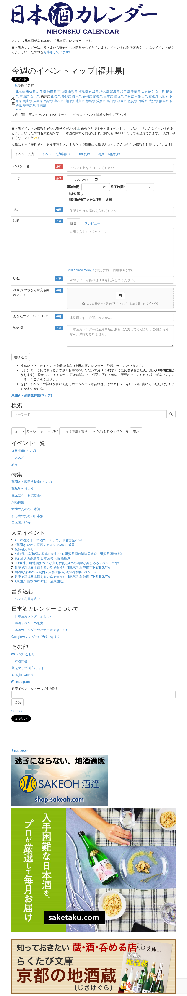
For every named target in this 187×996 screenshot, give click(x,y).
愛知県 (98, 96)
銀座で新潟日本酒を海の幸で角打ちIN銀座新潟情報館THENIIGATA (62, 567)
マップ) (46, 395)
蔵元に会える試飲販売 (27, 495)
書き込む (20, 357)
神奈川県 (158, 91)
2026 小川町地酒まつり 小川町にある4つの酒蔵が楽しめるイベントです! (67, 562)
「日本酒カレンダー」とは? (31, 616)
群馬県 (114, 91)
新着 (14, 464)
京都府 (153, 96)
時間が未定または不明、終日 (91, 199)
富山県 (24, 96)
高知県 (111, 100)
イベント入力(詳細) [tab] (56, 153)
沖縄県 (41, 105)
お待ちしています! (56, 52)
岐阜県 (77, 96)
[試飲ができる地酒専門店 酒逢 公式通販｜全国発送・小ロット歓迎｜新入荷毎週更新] (93, 780)
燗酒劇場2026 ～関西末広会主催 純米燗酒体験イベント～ (56, 572)
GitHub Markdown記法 (80, 270)
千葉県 (135, 91)
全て (19, 110)
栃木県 (104, 91)
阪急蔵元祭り (24, 549)
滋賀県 (119, 96)
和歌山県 (141, 96)
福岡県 (122, 100)
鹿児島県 (29, 105)
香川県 (80, 100)
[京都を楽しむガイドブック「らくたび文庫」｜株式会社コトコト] (93, 966)
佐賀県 (132, 100)
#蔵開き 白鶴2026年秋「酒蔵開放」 (40, 581)
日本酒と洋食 (21, 522)
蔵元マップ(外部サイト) (28, 668)
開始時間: (74, 186)
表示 (136, 431)
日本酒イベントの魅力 (27, 623)
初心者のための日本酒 (27, 515)
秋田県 (52, 91)
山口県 (69, 100)
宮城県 (62, 91)
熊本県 (164, 100)
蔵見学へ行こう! (23, 488)
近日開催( (18, 450)
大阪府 (164, 96)
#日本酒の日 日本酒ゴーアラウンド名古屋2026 (48, 540)
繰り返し (76, 193)
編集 (73, 223)
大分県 (153, 100)
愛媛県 (101, 100)
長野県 (66, 96)
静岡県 (87, 96)
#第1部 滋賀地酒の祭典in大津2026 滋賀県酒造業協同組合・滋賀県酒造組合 (68, 553)
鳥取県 (48, 100)
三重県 (108, 96)
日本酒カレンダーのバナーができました (40, 629)
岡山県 (27, 100)
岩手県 (41, 91)
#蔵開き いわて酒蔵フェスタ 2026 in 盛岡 (45, 544)
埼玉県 (125, 91)
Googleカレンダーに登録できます (35, 636)
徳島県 (90, 100)
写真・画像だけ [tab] (109, 153)
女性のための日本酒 (25, 509)
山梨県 (56, 96)
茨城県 (94, 91)
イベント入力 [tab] (24, 153)
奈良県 (129, 96)
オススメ (17, 457)
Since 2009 (19, 750)
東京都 (146, 91)
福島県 (83, 91)
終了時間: (118, 186)
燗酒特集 (17, 502)
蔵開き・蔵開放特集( (26, 395)
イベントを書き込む (25, 598)
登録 (17, 702)
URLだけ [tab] (84, 153)
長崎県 (143, 100)
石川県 (35, 96)
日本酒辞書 (19, 661)
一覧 (14, 84)
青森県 (31, 91)
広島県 (38, 100)
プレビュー (92, 223)
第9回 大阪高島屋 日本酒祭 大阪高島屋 (42, 558)
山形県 (73, 91)
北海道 (20, 91)
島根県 (59, 100)
